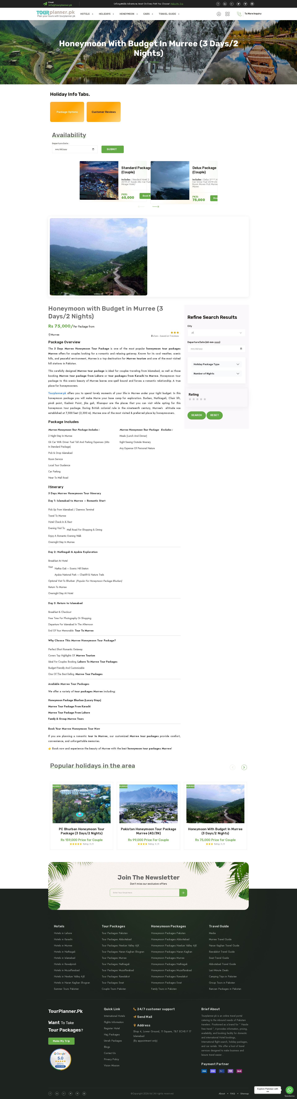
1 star (190, 399)
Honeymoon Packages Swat (166, 982)
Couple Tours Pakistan (114, 989)
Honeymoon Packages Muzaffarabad (171, 970)
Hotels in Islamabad (64, 958)
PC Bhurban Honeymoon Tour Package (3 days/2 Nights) (82, 831)
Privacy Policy (111, 1059)
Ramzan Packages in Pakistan (225, 989)
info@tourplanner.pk (60, 5)
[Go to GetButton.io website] (290, 1096)
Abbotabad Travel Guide (222, 964)
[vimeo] (245, 4)
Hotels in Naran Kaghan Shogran (72, 982)
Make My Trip (177, 3)
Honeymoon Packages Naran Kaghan (171, 952)
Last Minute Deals (218, 970)
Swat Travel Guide (219, 958)
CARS (146, 14)
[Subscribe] (183, 892)
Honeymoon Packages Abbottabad (170, 939)
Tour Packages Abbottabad (117, 939)
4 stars (201, 399)
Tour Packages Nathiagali (116, 964)
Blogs (107, 1047)
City (189, 326)
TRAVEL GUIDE (167, 14)
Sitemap (244, 1093)
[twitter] (238, 4)
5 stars (205, 399)
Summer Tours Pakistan (66, 989)
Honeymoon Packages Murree (167, 958)
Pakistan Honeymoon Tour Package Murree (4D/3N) (148, 831)
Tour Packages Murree (114, 958)
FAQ (232, 1093)
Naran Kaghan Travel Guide (224, 945)
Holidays (154, 62)
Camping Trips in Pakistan (223, 976)
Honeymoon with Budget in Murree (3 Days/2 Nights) (215, 831)
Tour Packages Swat (113, 982)
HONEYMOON (127, 14)
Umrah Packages (113, 1041)
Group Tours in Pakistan (222, 982)
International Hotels (114, 1016)
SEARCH (196, 415)
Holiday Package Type (206, 364)
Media (212, 933)
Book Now (148, 196)
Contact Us (110, 1053)
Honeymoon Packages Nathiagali (169, 964)
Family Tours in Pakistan (164, 989)
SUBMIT (112, 149)
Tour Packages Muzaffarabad (118, 970)
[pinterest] (252, 4)
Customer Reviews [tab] (104, 111)
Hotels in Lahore (63, 933)
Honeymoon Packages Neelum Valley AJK (174, 945)
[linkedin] (225, 4)
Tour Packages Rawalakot (116, 976)
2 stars (193, 399)
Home (141, 62)
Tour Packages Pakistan (115, 933)
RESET (214, 415)
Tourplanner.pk (57, 393)
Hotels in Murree (63, 945)
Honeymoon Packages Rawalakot (169, 976)
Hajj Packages (112, 1034)
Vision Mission (111, 1065)
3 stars (197, 399)
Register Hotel (112, 1028)
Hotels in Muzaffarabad (67, 970)
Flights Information (114, 1022)
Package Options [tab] (67, 111)
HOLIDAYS (104, 14)
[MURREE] (82, 803)
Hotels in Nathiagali (64, 952)
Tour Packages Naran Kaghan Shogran (123, 952)
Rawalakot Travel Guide (222, 952)
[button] (141, 206)
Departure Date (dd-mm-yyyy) (203, 342)
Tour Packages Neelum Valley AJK (120, 945)
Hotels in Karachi (63, 939)
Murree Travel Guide (220, 939)
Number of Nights (204, 373)
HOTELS (85, 14)
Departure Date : (60, 143)
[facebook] (218, 4)
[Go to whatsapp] (289, 1090)
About (222, 1093)
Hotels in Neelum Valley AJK (69, 976)
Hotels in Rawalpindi (65, 964)
